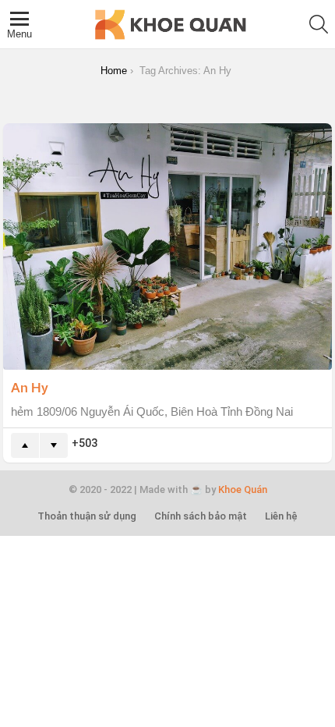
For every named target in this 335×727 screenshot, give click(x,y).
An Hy (29, 387)
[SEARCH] (318, 24)
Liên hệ (281, 516)
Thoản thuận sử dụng (86, 516)
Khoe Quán (242, 489)
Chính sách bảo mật (200, 516)
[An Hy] (167, 247)
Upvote (25, 445)
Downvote (54, 445)
